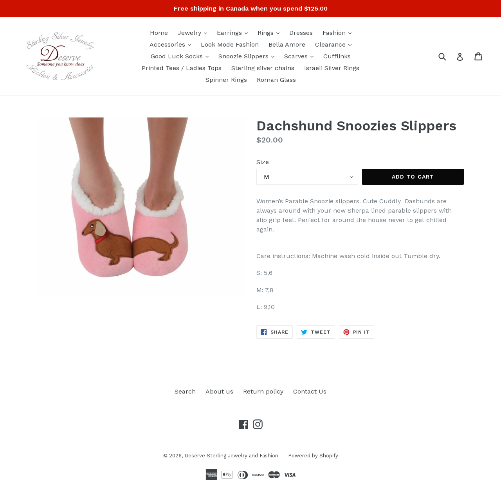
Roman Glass (276, 79)
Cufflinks (337, 56)
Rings (270, 32)
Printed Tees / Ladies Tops (182, 68)
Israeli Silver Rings (331, 68)
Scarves (300, 56)
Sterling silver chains (262, 68)
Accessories (172, 44)
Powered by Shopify (313, 456)
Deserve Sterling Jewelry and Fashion (231, 456)
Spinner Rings (226, 79)
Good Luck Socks (182, 56)
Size (262, 162)
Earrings (234, 32)
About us (219, 391)
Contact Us (309, 391)
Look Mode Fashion (230, 44)
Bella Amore (287, 44)
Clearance (335, 44)
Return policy (263, 391)
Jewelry (194, 32)
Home (159, 32)
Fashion (339, 32)
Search (185, 391)
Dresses (301, 32)
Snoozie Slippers (248, 56)
